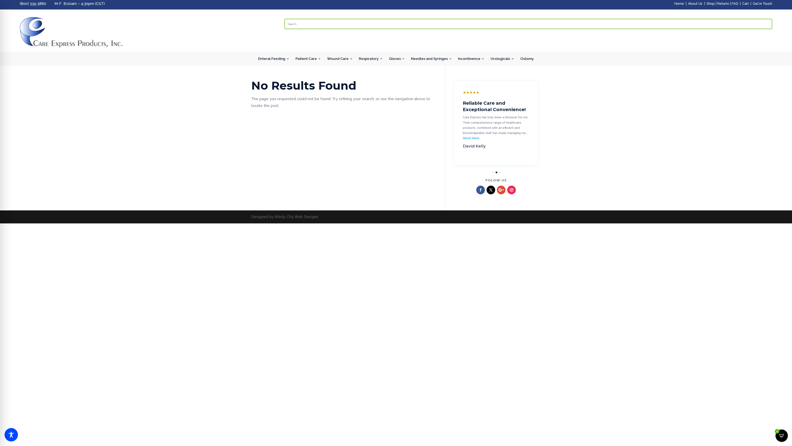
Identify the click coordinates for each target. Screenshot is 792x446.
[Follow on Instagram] (511, 190)
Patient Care (306, 59)
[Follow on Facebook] (480, 190)
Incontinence (469, 59)
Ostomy (527, 59)
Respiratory (369, 59)
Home (679, 4)
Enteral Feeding (271, 59)
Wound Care (338, 59)
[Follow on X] (491, 190)
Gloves (395, 59)
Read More (472, 138)
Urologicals (500, 59)
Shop (711, 4)
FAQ (735, 4)
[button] (493, 172)
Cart (745, 4)
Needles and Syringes (429, 59)
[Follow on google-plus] (501, 190)
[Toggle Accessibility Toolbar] (11, 435)
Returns (723, 4)
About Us (695, 4)
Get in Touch (762, 4)
